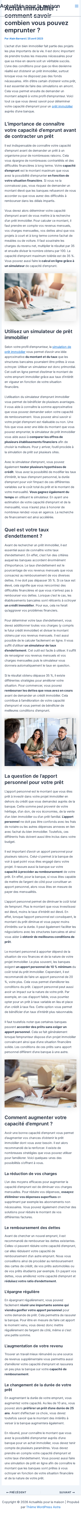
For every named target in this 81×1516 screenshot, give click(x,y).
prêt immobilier (62, 106)
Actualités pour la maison (30, 6)
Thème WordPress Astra (43, 1507)
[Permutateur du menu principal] (76, 6)
